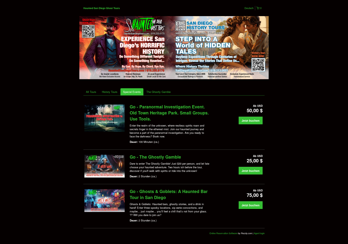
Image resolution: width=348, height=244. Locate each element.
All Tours (91, 92)
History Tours (109, 92)
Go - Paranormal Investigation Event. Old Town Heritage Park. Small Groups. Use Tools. (169, 113)
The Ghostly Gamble (158, 92)
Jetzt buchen (251, 120)
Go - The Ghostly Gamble (155, 157)
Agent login (259, 233)
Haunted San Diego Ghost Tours (101, 8)
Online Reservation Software (223, 233)
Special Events (132, 92)
